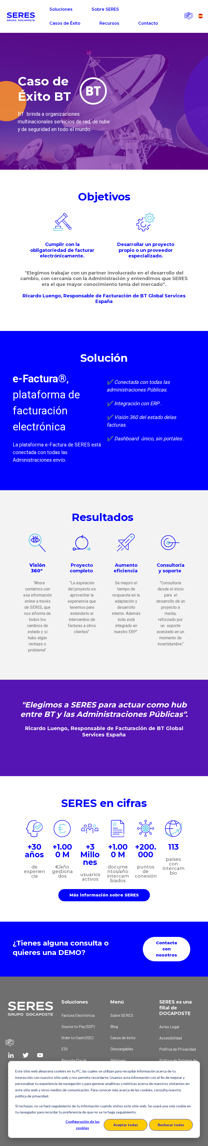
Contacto (148, 23)
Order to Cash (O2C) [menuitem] (77, 1037)
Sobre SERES (105, 9)
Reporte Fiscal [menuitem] (73, 1060)
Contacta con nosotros (166, 949)
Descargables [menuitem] (121, 1048)
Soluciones (61, 9)
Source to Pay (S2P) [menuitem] (78, 1026)
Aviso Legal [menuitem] (169, 1026)
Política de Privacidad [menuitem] (177, 1049)
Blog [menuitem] (114, 1026)
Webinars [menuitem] (118, 1060)
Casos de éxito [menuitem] (122, 1037)
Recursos (109, 23)
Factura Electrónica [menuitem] (78, 1015)
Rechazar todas (171, 1125)
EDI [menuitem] (64, 1048)
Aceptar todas (125, 1125)
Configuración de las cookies (82, 1124)
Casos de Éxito (64, 23)
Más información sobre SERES (104, 895)
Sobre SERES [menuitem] (121, 1015)
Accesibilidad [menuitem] (170, 1037)
